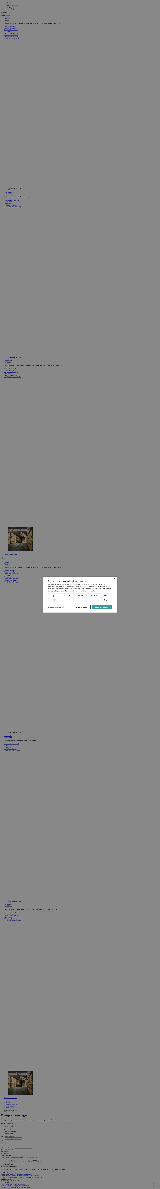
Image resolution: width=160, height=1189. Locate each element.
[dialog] (80, 594)
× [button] (114, 579)
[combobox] (111, 579)
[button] (56, 607)
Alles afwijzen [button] (81, 607)
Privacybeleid (93, 591)
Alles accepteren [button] (101, 607)
